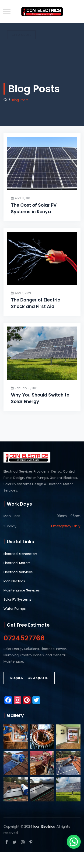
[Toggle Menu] (6, 11)
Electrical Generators (21, 553)
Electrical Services (18, 572)
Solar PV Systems (17, 599)
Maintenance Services (22, 590)
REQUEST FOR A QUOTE (29, 678)
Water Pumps (15, 608)
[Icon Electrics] (42, 11)
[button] (74, 842)
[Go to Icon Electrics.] (5, 100)
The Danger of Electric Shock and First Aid (35, 303)
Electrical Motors (17, 563)
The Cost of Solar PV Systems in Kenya (34, 208)
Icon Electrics (14, 581)
